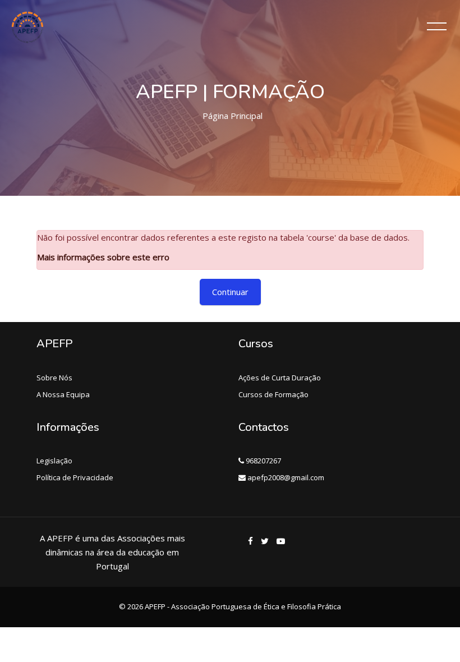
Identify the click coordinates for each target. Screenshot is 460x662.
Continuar (230, 291)
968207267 (262, 461)
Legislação (54, 461)
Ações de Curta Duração (279, 378)
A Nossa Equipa (63, 394)
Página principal (233, 115)
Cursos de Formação (273, 394)
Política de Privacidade (74, 477)
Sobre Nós (54, 378)
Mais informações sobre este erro (103, 257)
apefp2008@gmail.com (285, 477)
